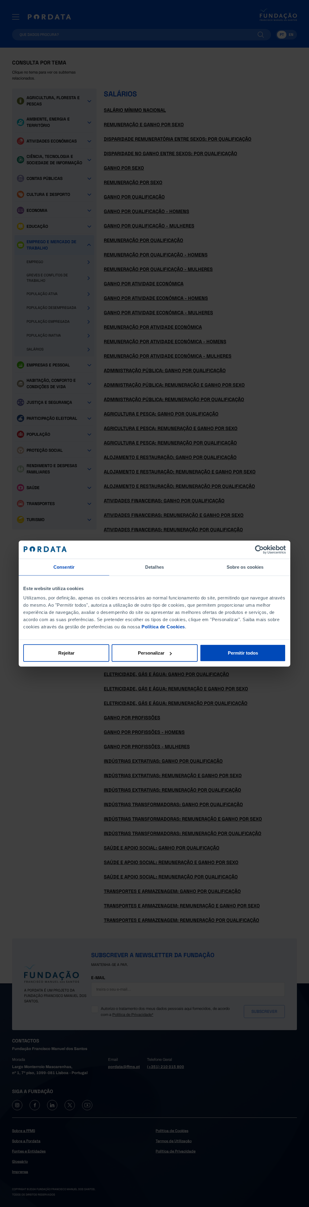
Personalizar (151, 652)
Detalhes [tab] (154, 566)
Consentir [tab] (64, 566)
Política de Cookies (163, 626)
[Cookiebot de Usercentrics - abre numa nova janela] (259, 549)
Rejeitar (66, 652)
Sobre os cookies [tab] (245, 566)
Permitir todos (243, 652)
